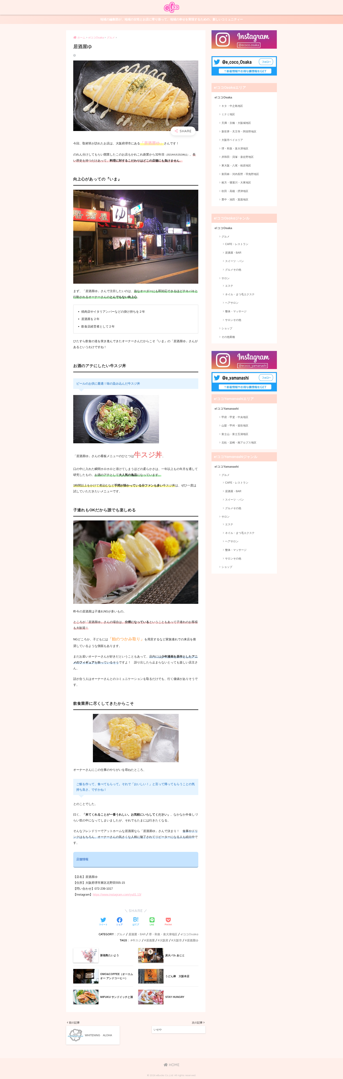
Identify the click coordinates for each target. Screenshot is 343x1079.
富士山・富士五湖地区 (235, 434)
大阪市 (177, 940)
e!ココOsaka (189, 934)
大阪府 (164, 940)
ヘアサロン (231, 302)
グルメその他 (233, 269)
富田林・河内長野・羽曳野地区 (240, 174)
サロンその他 (233, 319)
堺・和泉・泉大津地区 (163, 934)
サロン (226, 278)
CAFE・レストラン (236, 244)
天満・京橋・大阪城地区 (236, 122)
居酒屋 (150, 940)
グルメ (121, 934)
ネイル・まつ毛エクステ (240, 294)
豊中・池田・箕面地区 (235, 199)
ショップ (227, 328)
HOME (174, 1065)
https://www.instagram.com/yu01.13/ (117, 894)
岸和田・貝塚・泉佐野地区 (238, 156)
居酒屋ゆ (192, 940)
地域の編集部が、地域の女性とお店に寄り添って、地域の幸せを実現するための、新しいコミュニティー (171, 19)
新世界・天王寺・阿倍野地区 (239, 131)
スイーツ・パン (234, 261)
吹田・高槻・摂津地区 (235, 191)
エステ (229, 285)
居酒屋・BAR (137, 934)
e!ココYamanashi (227, 409)
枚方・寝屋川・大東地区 (236, 182)
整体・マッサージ (236, 311)
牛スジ (137, 940)
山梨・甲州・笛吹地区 (235, 425)
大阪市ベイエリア (232, 139)
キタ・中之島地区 (232, 105)
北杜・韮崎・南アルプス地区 (239, 442)
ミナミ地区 (228, 114)
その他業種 (228, 336)
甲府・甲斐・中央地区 (235, 417)
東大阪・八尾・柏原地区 (236, 165)
